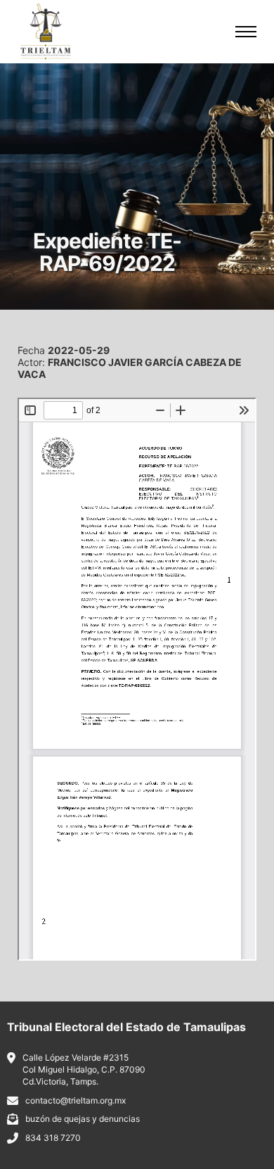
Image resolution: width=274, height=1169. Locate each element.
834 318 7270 (53, 1137)
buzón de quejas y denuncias (82, 1118)
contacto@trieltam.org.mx (75, 1100)
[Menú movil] (245, 31)
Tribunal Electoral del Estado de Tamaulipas (126, 1027)
